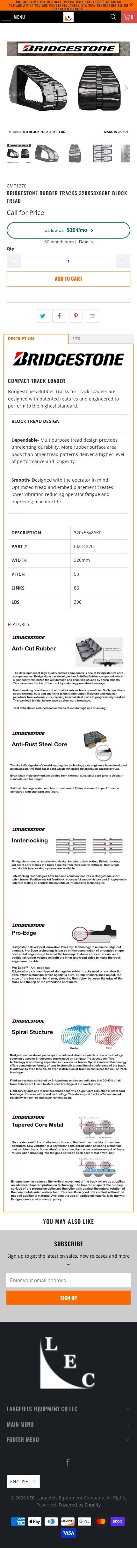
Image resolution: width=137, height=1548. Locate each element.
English (19, 1481)
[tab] (36, 339)
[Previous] (11, 88)
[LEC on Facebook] (68, 1462)
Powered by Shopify (80, 1505)
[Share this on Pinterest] (76, 316)
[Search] (113, 17)
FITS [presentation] (76, 338)
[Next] (125, 88)
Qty (10, 248)
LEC (31, 1498)
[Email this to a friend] (92, 316)
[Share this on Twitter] (42, 316)
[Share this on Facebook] (59, 316)
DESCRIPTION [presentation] (21, 338)
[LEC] (68, 17)
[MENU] (3, 17)
